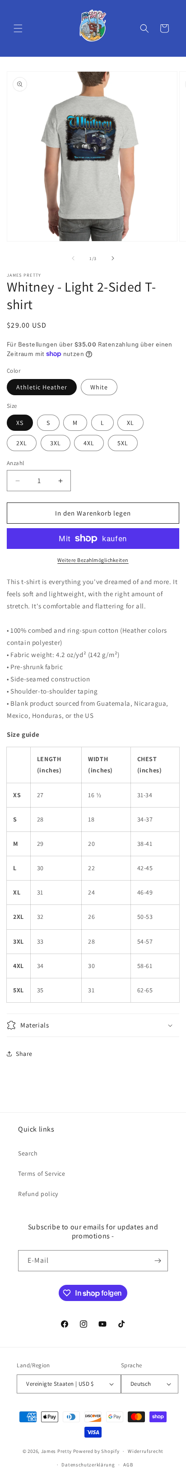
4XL (89, 443)
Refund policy (38, 1194)
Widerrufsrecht (145, 1451)
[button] (18, 28)
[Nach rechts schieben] (113, 258)
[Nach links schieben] (73, 258)
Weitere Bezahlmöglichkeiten (93, 560)
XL (130, 423)
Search (28, 1153)
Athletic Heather (41, 387)
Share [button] (24, 1054)
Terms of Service (41, 1173)
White (99, 387)
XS (19, 423)
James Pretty (56, 1451)
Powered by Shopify (96, 1451)
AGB (128, 1464)
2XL (21, 443)
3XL (55, 443)
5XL (122, 443)
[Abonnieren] (157, 1260)
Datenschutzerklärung (88, 1464)
